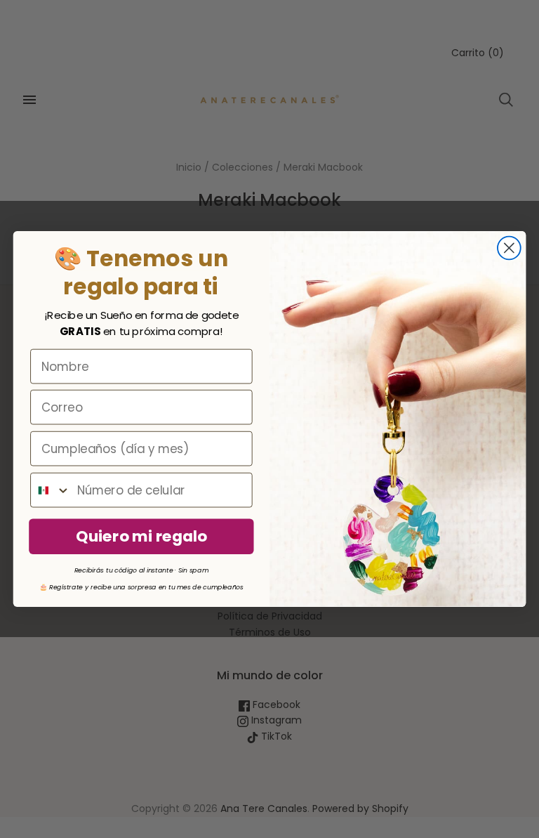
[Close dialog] (509, 248)
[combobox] (50, 490)
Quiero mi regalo (141, 535)
